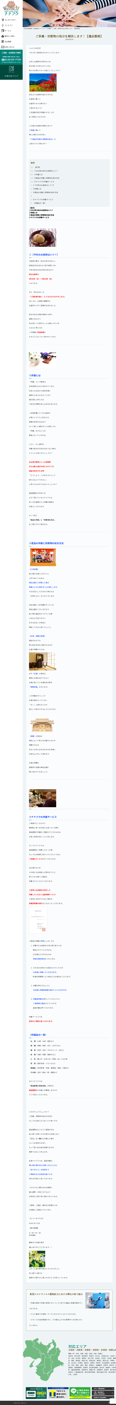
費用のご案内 (10, 36)
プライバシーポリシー (20, 1403)
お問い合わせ (10, 47)
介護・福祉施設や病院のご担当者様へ (99, 1393)
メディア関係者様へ (99, 1389)
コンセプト (9, 25)
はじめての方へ (10, 20)
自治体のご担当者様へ (100, 1397)
